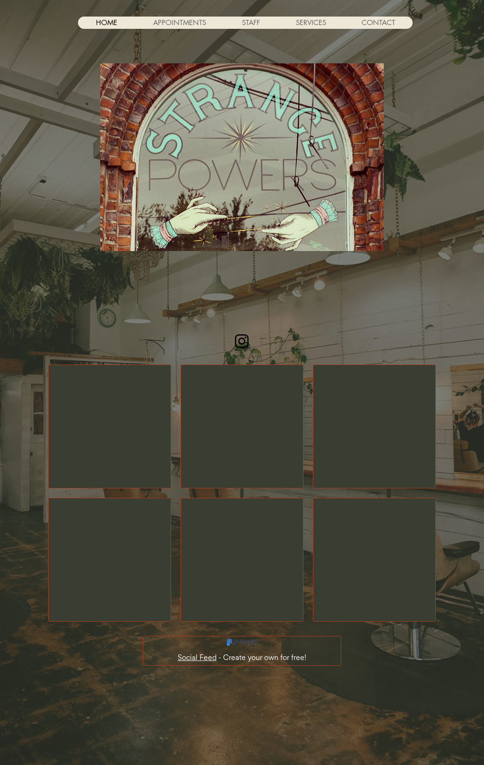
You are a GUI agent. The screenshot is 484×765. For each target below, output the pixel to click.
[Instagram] (242, 341)
